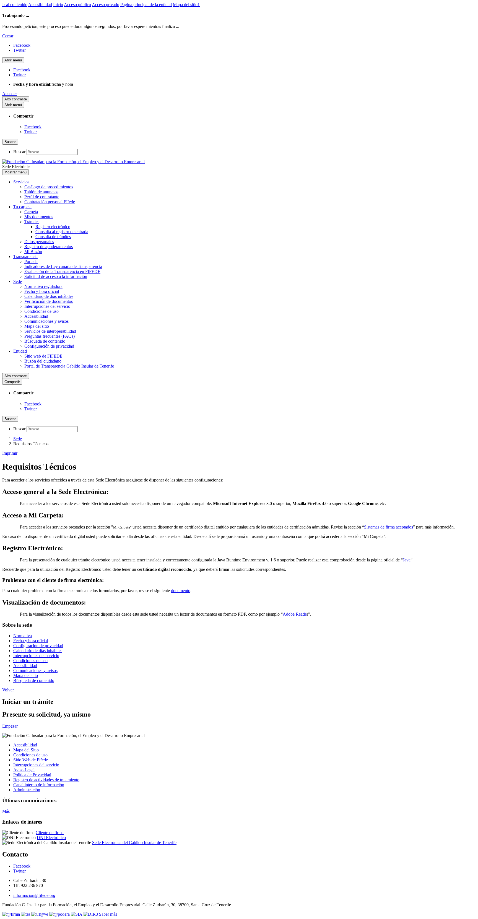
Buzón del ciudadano (42, 361)
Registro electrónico (52, 226)
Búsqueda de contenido (44, 341)
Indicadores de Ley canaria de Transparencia (63, 266)
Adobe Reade (295, 614)
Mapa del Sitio (26, 750)
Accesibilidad (40, 4)
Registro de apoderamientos (48, 246)
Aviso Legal (24, 769)
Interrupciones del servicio (47, 306)
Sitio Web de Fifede (30, 759)
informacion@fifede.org (34, 895)
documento (180, 590)
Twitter (30, 131)
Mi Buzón (33, 251)
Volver (8, 690)
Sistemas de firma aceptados (388, 527)
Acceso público (77, 4)
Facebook (32, 126)
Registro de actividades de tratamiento (46, 779)
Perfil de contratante (41, 196)
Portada (31, 261)
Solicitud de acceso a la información (55, 276)
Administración (26, 789)
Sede (17, 281)
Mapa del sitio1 (186, 4)
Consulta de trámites (53, 236)
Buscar (19, 151)
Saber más (108, 914)
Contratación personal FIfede (49, 201)
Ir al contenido (14, 4)
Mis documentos (38, 216)
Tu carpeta (22, 206)
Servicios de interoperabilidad (50, 331)
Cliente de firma (50, 832)
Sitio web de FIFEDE (43, 356)
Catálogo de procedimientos (48, 186)
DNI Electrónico (51, 837)
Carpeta (31, 211)
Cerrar (7, 35)
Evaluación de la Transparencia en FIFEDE (62, 271)
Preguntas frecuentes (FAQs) (49, 336)
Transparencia (25, 256)
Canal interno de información (38, 784)
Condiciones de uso (41, 311)
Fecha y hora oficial (41, 291)
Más (6, 811)
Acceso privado (105, 4)
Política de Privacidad (32, 774)
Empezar (10, 726)
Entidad (20, 351)
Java (407, 560)
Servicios (21, 181)
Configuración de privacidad (49, 346)
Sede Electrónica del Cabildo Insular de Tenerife (134, 842)
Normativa (22, 635)
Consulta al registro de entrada (61, 231)
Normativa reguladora (43, 286)
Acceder (9, 93)
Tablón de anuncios (41, 191)
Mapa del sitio (36, 326)
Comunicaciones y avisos (46, 321)
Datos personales (39, 241)
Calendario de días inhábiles (48, 296)
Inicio (58, 4)
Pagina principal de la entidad (146, 4)
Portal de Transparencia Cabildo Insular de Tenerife (69, 366)
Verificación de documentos (48, 301)
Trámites (31, 221)
